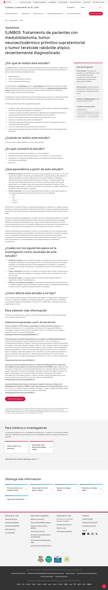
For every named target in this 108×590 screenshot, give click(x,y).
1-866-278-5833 (87, 519)
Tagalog (39, 584)
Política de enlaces (70, 573)
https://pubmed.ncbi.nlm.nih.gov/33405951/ (19, 379)
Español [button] (71, 7)
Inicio (6, 20)
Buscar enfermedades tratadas (40, 522)
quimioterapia (38, 86)
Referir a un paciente (37, 519)
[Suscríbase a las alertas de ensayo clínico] (41, 447)
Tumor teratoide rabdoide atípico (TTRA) (88, 113)
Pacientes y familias (11, 13)
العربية (49, 584)
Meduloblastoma (90, 99)
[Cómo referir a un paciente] (16, 447)
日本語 (65, 584)
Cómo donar (87, 2)
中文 (23, 584)
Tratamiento (25, 13)
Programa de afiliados (12, 522)
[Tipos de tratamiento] (16, 499)
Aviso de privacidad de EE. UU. (18, 573)
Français (55, 584)
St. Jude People (10, 532)
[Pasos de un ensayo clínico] (91, 489)
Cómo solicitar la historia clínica (41, 546)
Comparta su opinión (89, 526)
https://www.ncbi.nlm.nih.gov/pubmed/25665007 (21, 334)
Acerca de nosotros (11, 519)
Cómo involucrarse (75, 2)
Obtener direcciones (63, 524)
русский (44, 584)
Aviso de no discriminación (47, 576)
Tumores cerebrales (93, 116)
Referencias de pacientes (55, 13)
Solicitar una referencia (15, 399)
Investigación (52, 2)
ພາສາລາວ (89, 584)
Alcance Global (63, 2)
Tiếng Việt (28, 584)
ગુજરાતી (79, 584)
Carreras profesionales (74, 13)
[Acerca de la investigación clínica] (41, 489)
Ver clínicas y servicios (38, 531)
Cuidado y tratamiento (39, 2)
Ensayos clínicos (38, 13)
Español (19, 584)
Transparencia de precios (61, 576)
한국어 (33, 584)
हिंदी (75, 584)
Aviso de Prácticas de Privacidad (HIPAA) (87, 573)
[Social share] (104, 586)
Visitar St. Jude (61, 528)
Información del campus (64, 531)
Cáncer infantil (81, 116)
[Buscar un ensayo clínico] (66, 489)
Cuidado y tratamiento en (22, 7)
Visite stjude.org (10, 529)
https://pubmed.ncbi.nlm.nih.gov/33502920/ (19, 360)
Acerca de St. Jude (25, 2)
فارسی (70, 584)
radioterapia (23, 86)
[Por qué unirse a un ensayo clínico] (16, 489)
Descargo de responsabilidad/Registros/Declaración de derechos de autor (46, 573)
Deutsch (61, 584)
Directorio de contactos (90, 522)
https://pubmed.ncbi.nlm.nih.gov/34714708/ (19, 392)
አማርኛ (83, 584)
